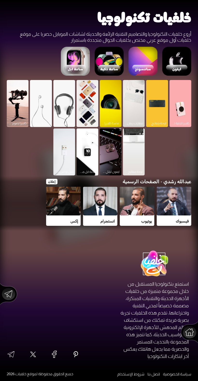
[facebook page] (54, 355)
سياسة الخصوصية (177, 374)
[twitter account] (33, 355)
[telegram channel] (11, 354)
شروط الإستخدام (130, 374)
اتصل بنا (154, 374)
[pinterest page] (76, 354)
